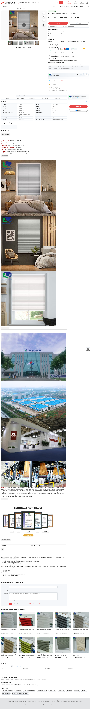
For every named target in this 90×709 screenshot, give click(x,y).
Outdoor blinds (70, 668)
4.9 (73, 98)
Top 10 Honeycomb (6, 693)
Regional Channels (59, 700)
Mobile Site (71, 700)
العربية (52, 701)
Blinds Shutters (61, 690)
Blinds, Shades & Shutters (19, 8)
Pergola (2, 668)
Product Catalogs (18, 666)
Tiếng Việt (73, 701)
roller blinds (25, 673)
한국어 (55, 701)
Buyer (61, 6)
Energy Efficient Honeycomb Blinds (30, 684)
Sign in (87, 3)
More (2, 695)
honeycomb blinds (70, 670)
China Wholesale (40, 700)
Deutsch (42, 701)
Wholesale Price (46, 700)
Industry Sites (53, 700)
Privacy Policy (63, 704)
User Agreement (51, 704)
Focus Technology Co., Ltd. (37, 704)
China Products (21, 700)
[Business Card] (87, 101)
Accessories (25, 668)
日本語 (58, 701)
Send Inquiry (58, 23)
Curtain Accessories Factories (29, 690)
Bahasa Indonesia (79, 701)
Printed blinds (47, 668)
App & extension (74, 6)
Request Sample (71, 26)
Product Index (66, 700)
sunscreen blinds (4, 673)
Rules (88, 6)
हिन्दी (61, 701)
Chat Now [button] (80, 23)
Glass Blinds (84, 690)
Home (2, 8)
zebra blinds (47, 673)
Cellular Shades (18, 684)
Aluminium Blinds (52, 690)
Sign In (50, 90)
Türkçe (69, 701)
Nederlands (47, 701)
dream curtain (25, 670)
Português (24, 701)
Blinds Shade (69, 690)
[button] (63, 98)
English (16, 701)
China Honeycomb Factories (7, 690)
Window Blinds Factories (42, 690)
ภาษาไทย (65, 701)
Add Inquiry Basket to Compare (24, 47)
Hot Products (15, 700)
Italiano (39, 701)
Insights (76, 700)
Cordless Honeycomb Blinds (7, 684)
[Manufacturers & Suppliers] (8, 2)
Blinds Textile (76, 690)
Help (67, 6)
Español (20, 701)
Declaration (58, 704)
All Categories (5, 6)
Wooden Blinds (18, 690)
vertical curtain (4, 670)
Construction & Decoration (9, 8)
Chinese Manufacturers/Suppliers (30, 700)
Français (29, 701)
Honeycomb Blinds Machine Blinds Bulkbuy (20, 693)
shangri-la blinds (48, 670)
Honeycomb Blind (27, 8)
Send (10, 603)
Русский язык (34, 701)
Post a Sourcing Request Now (35, 603)
